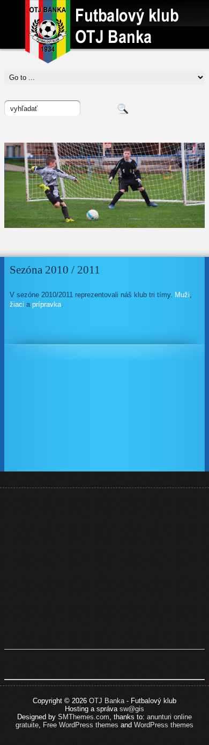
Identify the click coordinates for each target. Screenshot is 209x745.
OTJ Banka (106, 701)
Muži (182, 295)
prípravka (46, 304)
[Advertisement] (104, 568)
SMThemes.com (83, 717)
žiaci (17, 304)
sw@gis (132, 709)
